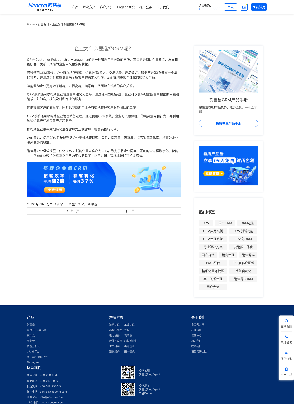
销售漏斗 (248, 255)
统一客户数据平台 (37, 356)
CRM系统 (91, 204)
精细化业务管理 (213, 271)
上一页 (74, 211)
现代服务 (114, 351)
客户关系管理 (213, 279)
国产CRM (225, 223)
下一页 (130, 211)
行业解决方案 (213, 247)
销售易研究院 (199, 351)
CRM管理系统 (213, 239)
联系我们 (196, 346)
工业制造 (129, 324)
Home (31, 24)
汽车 (126, 329)
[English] (244, 7)
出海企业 (129, 346)
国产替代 (208, 255)
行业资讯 (43, 24)
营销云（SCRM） (37, 329)
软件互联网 (115, 340)
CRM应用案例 (213, 231)
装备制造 (114, 324)
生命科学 (114, 346)
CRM (81, 204)
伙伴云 (31, 335)
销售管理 (228, 255)
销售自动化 (243, 271)
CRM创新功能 (243, 231)
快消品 (128, 335)
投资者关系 (197, 324)
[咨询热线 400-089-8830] (210, 7)
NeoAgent (33, 362)
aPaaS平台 (33, 351)
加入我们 (196, 340)
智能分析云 (33, 346)
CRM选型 (247, 223)
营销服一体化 (243, 247)
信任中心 (196, 335)
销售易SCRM (243, 279)
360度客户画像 (243, 263)
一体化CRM (243, 239)
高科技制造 (115, 329)
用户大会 (213, 287)
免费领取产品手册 (228, 123)
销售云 (31, 324)
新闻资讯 (196, 329)
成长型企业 (130, 340)
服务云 (31, 340)
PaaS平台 (213, 263)
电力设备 (114, 335)
